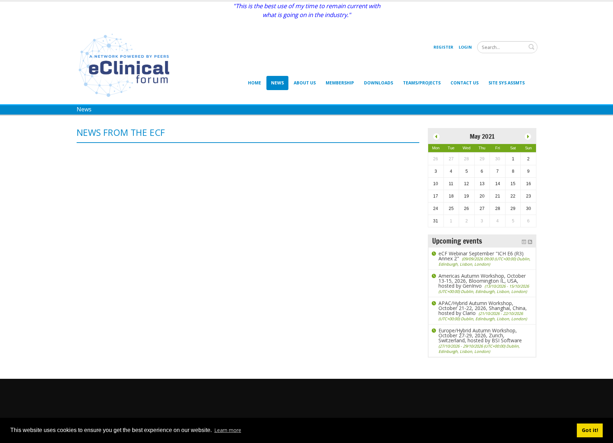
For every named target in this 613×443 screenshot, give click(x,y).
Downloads (378, 83)
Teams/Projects (422, 83)
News (277, 83)
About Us (305, 83)
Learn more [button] (227, 430)
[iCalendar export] (524, 241)
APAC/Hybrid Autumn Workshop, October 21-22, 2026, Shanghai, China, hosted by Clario (482, 310)
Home (254, 83)
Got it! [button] (590, 430)
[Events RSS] (530, 241)
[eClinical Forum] (126, 64)
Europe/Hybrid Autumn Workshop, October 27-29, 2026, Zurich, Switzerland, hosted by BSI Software (480, 340)
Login (465, 47)
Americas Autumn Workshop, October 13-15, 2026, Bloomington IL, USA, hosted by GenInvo (483, 283)
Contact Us (465, 83)
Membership (340, 83)
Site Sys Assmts (506, 83)
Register (443, 47)
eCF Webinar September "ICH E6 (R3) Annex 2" (484, 258)
